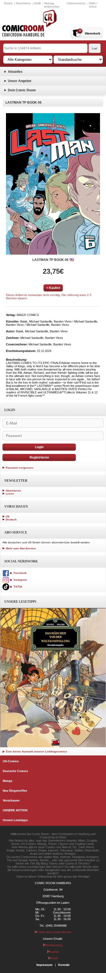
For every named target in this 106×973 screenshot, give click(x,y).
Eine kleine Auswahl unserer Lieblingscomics (36, 751)
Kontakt (64, 964)
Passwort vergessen (19, 467)
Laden (54, 951)
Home (8, 3)
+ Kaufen (53, 288)
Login (39, 447)
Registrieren (39, 457)
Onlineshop (54, 945)
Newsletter (23, 3)
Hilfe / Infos (93, 5)
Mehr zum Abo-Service (20, 548)
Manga (7, 780)
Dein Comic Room (22, 90)
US (8, 516)
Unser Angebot (19, 81)
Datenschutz (77, 3)
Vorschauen (11, 800)
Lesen (10, 493)
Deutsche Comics (15, 771)
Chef (54, 958)
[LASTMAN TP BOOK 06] (53, 184)
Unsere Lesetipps (15, 820)
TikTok (17, 586)
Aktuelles (15, 72)
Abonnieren (13, 490)
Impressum (44, 964)
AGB (37, 3)
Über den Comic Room (54, 932)
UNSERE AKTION (15, 810)
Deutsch (11, 519)
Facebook (20, 572)
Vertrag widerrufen (52, 5)
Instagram (20, 579)
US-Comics (11, 761)
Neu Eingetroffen (15, 790)
